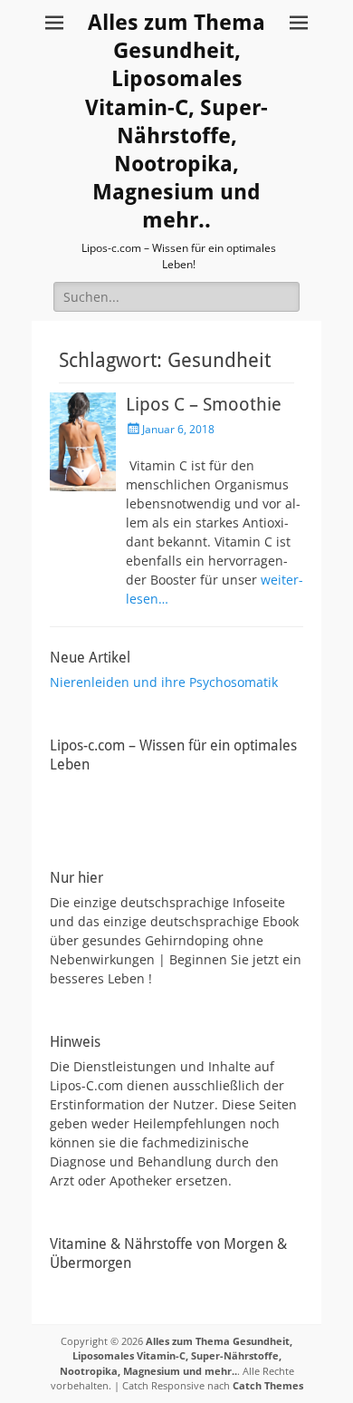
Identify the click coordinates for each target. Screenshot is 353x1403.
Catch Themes (268, 1385)
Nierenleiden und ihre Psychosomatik (164, 682)
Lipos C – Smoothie (203, 404)
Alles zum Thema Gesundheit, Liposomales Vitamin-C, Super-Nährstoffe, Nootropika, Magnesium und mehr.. (176, 1356)
